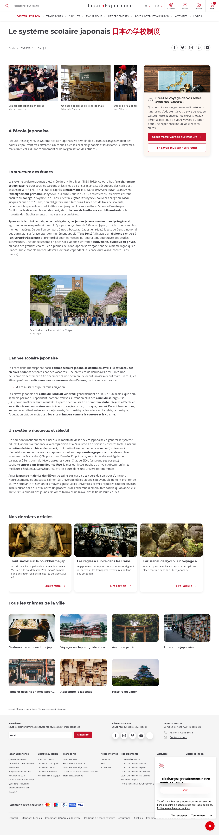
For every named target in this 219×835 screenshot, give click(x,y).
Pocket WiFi (106, 767)
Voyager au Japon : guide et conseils (83, 647)
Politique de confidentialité (99, 818)
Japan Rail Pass (70, 759)
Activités (181, 16)
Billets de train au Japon (74, 763)
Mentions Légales (32, 818)
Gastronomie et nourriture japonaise (32, 647)
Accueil (12, 709)
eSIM (103, 763)
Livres (197, 16)
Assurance (124, 818)
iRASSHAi (13, 791)
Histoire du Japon (125, 691)
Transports (54, 16)
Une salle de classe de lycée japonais (82, 107)
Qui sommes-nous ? (18, 759)
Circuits (74, 16)
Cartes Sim (106, 759)
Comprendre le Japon (27, 709)
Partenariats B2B (17, 775)
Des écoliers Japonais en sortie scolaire (136, 107)
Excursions (94, 16)
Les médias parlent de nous (22, 763)
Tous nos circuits (46, 759)
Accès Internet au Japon (152, 16)
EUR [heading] (157, 6)
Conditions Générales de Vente (63, 818)
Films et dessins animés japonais (32, 691)
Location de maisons (130, 759)
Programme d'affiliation (20, 771)
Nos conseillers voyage (49, 775)
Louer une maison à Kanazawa (135, 771)
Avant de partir (123, 647)
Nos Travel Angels (129, 779)
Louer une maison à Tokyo (133, 763)
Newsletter (14, 767)
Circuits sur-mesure (47, 771)
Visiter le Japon (28, 16)
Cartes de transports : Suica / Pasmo (80, 771)
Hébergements (118, 16)
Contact (13, 818)
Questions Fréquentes (19, 783)
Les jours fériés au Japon (49, 387)
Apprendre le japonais (76, 691)
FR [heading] (146, 6)
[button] (8, 84)
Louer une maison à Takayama (135, 775)
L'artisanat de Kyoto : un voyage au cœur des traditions (171, 561)
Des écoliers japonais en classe (26, 107)
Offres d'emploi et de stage (21, 779)
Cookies (138, 818)
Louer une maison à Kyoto (133, 767)
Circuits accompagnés (48, 763)
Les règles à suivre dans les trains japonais (105, 561)
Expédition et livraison (19, 787)
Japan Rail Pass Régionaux (75, 767)
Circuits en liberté (46, 767)
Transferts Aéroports (73, 775)
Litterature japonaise (179, 647)
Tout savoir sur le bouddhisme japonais (40, 561)
